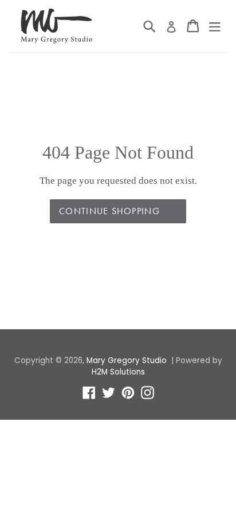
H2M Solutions (118, 372)
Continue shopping (109, 211)
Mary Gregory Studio (126, 360)
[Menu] (215, 25)
